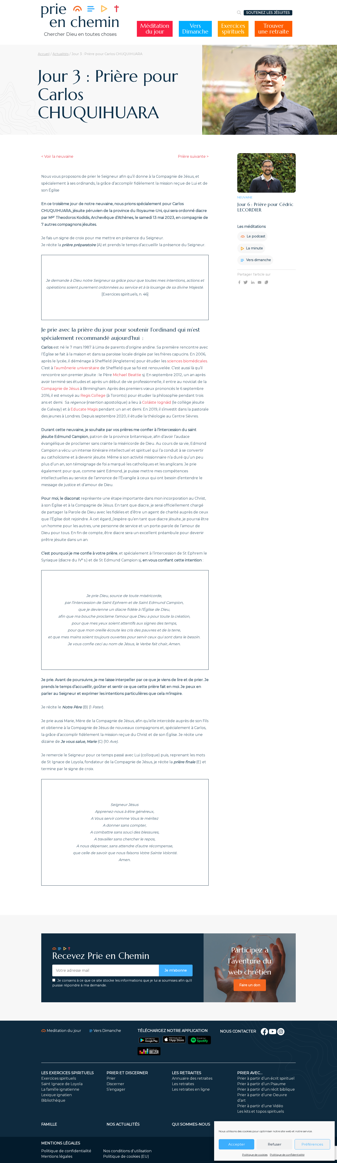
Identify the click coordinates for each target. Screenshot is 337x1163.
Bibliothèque (53, 1100)
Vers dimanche (258, 260)
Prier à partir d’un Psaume (261, 1084)
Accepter (236, 1144)
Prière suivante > (193, 156)
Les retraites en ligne (191, 1089)
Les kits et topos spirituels (260, 1111)
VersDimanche (195, 28)
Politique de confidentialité (287, 1154)
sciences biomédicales (187, 361)
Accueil (44, 54)
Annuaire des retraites (192, 1078)
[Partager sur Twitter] (245, 282)
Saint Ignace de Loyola (62, 1084)
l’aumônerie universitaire (76, 368)
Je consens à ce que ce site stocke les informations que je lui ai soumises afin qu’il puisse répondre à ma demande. (122, 983)
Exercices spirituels (58, 1078)
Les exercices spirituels (67, 1073)
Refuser (274, 1144)
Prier (111, 1078)
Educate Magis (84, 409)
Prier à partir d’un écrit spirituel (266, 1078)
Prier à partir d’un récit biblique (266, 1089)
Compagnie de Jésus (60, 388)
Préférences (312, 1144)
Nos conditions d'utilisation (127, 1151)
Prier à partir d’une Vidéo (260, 1106)
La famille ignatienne (60, 1089)
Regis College (92, 395)
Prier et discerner (127, 1073)
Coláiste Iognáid (156, 402)
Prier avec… (249, 1073)
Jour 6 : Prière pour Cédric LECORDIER (265, 207)
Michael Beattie (127, 375)
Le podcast (255, 236)
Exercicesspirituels (233, 28)
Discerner (115, 1084)
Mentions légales (56, 1156)
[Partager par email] (259, 282)
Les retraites (186, 1073)
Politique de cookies (255, 1154)
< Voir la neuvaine (57, 156)
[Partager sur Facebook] (239, 282)
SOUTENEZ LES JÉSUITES (268, 13)
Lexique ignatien (56, 1095)
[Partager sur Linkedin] (253, 282)
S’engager (116, 1089)
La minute (254, 248)
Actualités (60, 54)
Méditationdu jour (154, 28)
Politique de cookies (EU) (126, 1156)
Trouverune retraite (273, 28)
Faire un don (249, 985)
